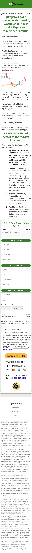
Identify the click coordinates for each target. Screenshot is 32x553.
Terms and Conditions (20, 348)
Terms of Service (16, 411)
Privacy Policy (16, 407)
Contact (16, 415)
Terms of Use (16, 329)
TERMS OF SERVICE (17, 325)
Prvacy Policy (7, 349)
